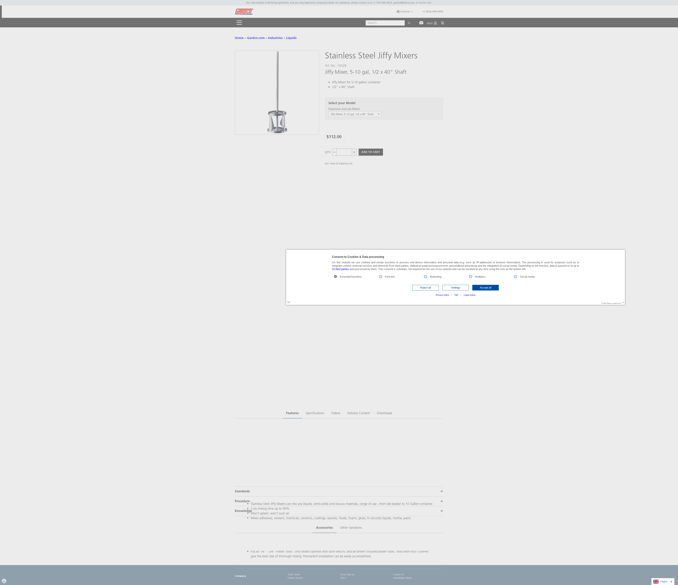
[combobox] (662, 581)
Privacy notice (442, 295)
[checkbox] (380, 276)
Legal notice (469, 295)
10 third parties (340, 269)
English (663, 581)
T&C (456, 295)
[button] (425, 287)
